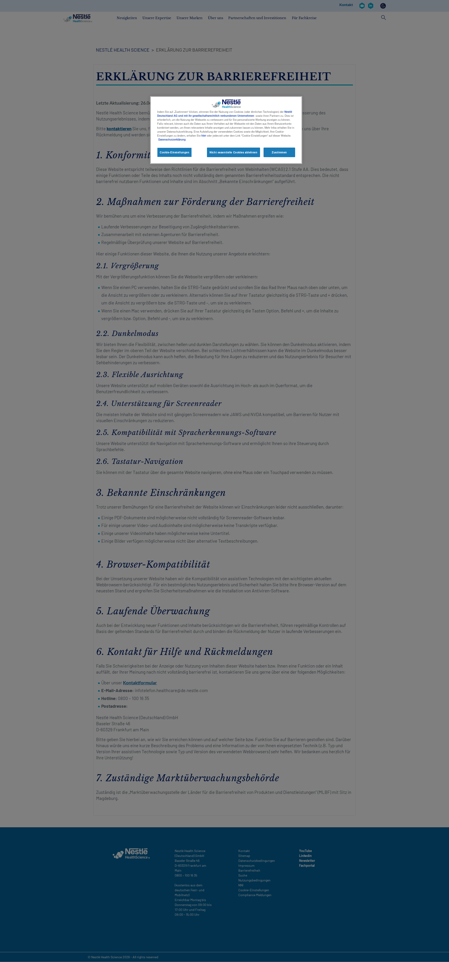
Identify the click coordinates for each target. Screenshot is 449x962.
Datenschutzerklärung (172, 139)
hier (203, 135)
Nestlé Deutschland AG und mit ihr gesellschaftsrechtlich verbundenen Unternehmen (224, 113)
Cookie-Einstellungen (174, 152)
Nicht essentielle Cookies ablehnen (233, 152)
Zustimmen (279, 152)
